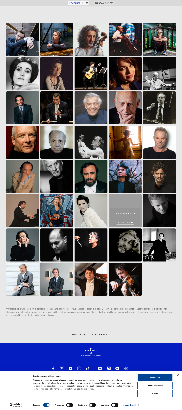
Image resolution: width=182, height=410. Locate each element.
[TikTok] (87, 368)
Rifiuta (155, 394)
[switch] (69, 405)
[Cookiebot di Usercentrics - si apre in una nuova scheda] (16, 405)
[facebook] (53, 368)
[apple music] (108, 368)
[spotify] (100, 368)
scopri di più (124, 222)
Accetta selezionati (155, 386)
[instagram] (79, 368)
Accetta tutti (155, 377)
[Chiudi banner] (178, 375)
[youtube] (70, 368)
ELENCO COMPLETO (104, 3)
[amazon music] (117, 368)
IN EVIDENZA (74, 3)
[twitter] (61, 368)
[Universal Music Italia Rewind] (125, 368)
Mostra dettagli (129, 405)
